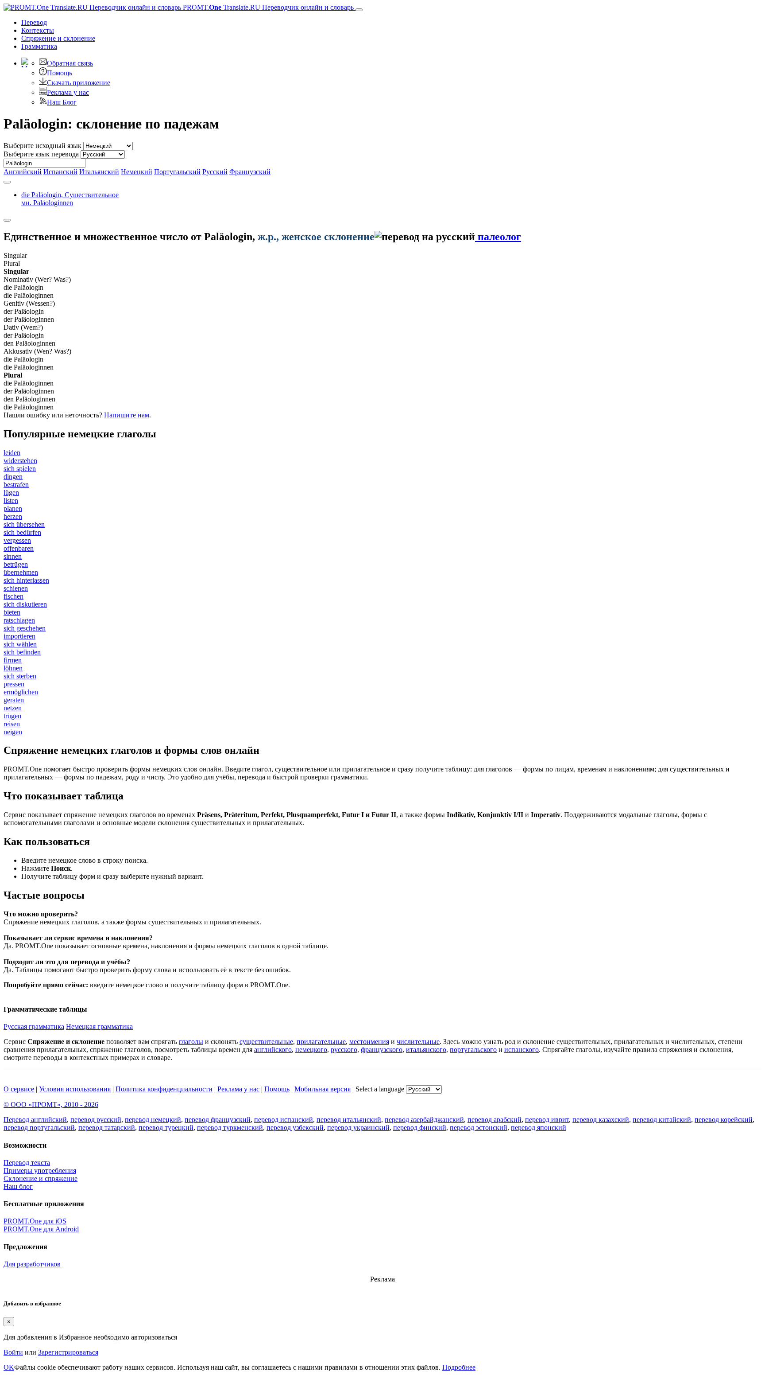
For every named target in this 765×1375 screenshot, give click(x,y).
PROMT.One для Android (41, 1229)
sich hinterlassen (26, 580)
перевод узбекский (295, 1127)
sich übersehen (24, 524)
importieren (19, 636)
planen (13, 508)
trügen (12, 716)
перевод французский (218, 1119)
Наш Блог (62, 102)
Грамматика (39, 46)
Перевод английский (35, 1119)
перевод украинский (358, 1127)
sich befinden (22, 652)
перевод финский (419, 1127)
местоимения (369, 1041)
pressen (14, 684)
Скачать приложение (78, 82)
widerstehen (20, 460)
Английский (23, 171)
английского (273, 1049)
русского (344, 1049)
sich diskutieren (25, 604)
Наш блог (18, 1186)
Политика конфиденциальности (164, 1089)
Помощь (59, 73)
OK (9, 1367)
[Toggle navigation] (359, 9)
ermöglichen (21, 692)
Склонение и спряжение (40, 1178)
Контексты (37, 30)
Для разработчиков (32, 1264)
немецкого (311, 1049)
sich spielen (20, 468)
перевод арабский (495, 1119)
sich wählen (20, 644)
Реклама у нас (68, 92)
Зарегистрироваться (68, 1352)
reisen (12, 724)
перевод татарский (106, 1127)
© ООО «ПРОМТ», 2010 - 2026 (51, 1104)
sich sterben (20, 676)
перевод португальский (39, 1127)
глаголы (191, 1041)
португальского (473, 1049)
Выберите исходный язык (42, 145)
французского (381, 1049)
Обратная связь (70, 63)
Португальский (177, 171)
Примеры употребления (40, 1170)
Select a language (379, 1089)
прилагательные (321, 1041)
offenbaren (19, 548)
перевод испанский (283, 1119)
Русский (215, 171)
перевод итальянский (349, 1119)
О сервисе (19, 1089)
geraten (14, 700)
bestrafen (16, 484)
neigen (13, 732)
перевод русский (95, 1119)
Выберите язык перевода (41, 154)
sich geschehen (25, 628)
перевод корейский (724, 1119)
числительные (418, 1041)
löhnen (13, 668)
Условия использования (75, 1089)
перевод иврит (547, 1119)
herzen (13, 516)
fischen (13, 596)
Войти (13, 1352)
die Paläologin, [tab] (70, 198)
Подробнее (458, 1367)
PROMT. (267, 7)
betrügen (16, 564)
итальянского (426, 1049)
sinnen (13, 556)
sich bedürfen (22, 532)
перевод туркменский (230, 1127)
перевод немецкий (153, 1119)
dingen (13, 476)
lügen (11, 492)
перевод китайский (662, 1119)
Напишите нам (126, 415)
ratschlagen (19, 620)
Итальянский (99, 171)
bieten (12, 612)
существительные (266, 1041)
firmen (13, 660)
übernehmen (21, 572)
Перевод (34, 22)
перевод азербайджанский (424, 1119)
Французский (249, 171)
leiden (12, 452)
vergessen (17, 540)
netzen (13, 708)
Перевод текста (27, 1162)
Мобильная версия (322, 1089)
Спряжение (58, 38)
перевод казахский (600, 1119)
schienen (16, 588)
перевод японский (538, 1127)
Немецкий (136, 171)
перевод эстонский (478, 1127)
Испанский (60, 171)
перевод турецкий (166, 1127)
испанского (521, 1049)
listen (11, 500)
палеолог (498, 236)
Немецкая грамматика (99, 1026)
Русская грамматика (34, 1026)
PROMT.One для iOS (35, 1221)
